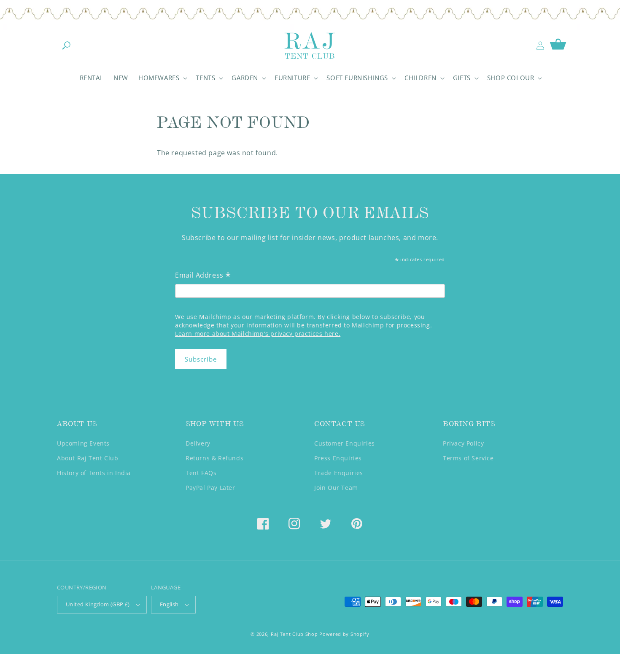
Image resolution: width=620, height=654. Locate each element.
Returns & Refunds (214, 458)
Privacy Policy (463, 443)
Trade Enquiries (338, 473)
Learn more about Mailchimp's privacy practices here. (257, 334)
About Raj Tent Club (87, 458)
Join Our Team (336, 488)
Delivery (198, 443)
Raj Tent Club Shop (294, 634)
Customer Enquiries (344, 443)
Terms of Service (468, 458)
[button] (66, 45)
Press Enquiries (338, 458)
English (169, 604)
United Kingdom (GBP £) (98, 604)
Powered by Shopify (344, 634)
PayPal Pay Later (210, 488)
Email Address (203, 276)
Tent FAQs (201, 473)
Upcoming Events (83, 443)
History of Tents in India (94, 473)
